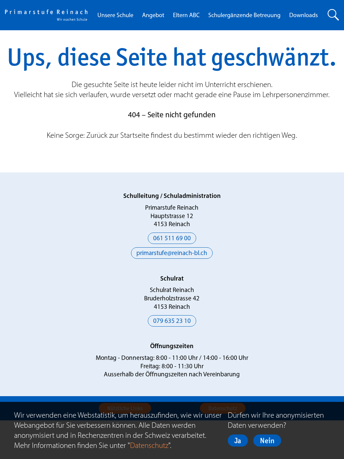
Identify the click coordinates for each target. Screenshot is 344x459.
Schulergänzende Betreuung (244, 16)
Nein (267, 440)
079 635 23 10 (172, 321)
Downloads (303, 16)
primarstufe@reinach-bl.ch (171, 253)
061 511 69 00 (172, 239)
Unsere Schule (115, 16)
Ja (237, 440)
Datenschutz (149, 445)
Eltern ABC (186, 16)
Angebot (153, 16)
